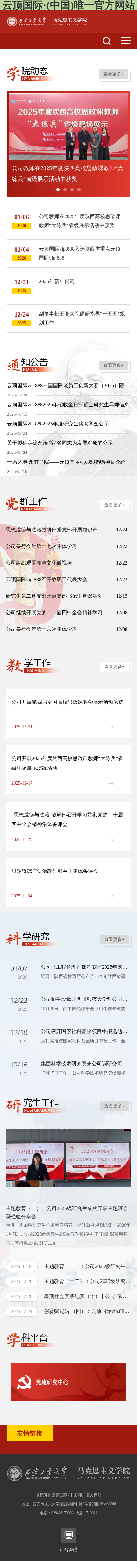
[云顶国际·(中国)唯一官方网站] (47, 21)
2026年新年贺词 (57, 281)
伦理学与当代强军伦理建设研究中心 (75, 1381)
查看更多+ (113, 74)
